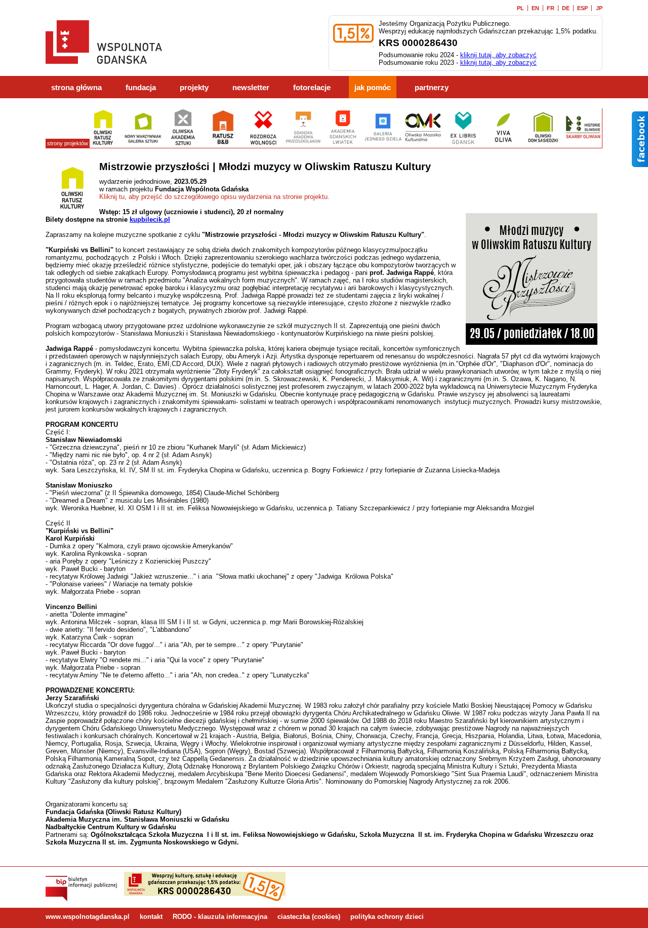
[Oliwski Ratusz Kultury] (103, 144)
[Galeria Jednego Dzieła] (383, 144)
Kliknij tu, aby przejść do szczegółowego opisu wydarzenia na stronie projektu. (214, 196)
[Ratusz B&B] (223, 144)
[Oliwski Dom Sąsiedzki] (543, 144)
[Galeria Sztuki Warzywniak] (143, 144)
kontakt (151, 916)
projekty (194, 88)
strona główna (76, 88)
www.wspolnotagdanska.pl (88, 916)
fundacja (141, 88)
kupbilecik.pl (150, 219)
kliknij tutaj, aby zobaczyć (498, 55)
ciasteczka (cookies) (308, 916)
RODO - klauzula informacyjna (220, 916)
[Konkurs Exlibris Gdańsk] (463, 144)
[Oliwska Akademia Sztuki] (183, 144)
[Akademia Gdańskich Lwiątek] (343, 144)
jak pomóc (372, 88)
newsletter (250, 88)
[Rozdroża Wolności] (263, 144)
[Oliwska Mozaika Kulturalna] (423, 144)
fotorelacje (312, 88)
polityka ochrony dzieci (387, 916)
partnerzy (432, 88)
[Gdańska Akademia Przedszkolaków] (303, 144)
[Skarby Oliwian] (583, 144)
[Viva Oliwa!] (503, 144)
